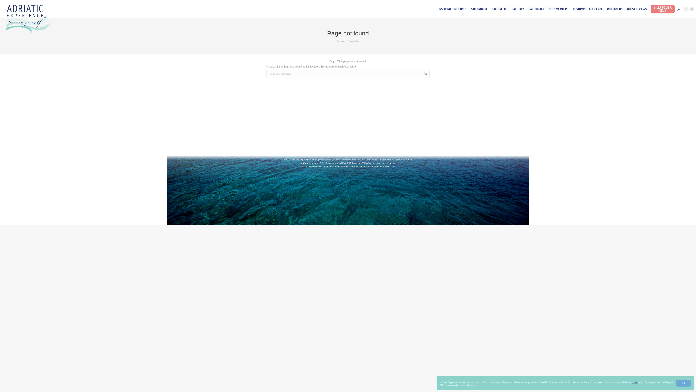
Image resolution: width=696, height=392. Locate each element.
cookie (635, 382)
